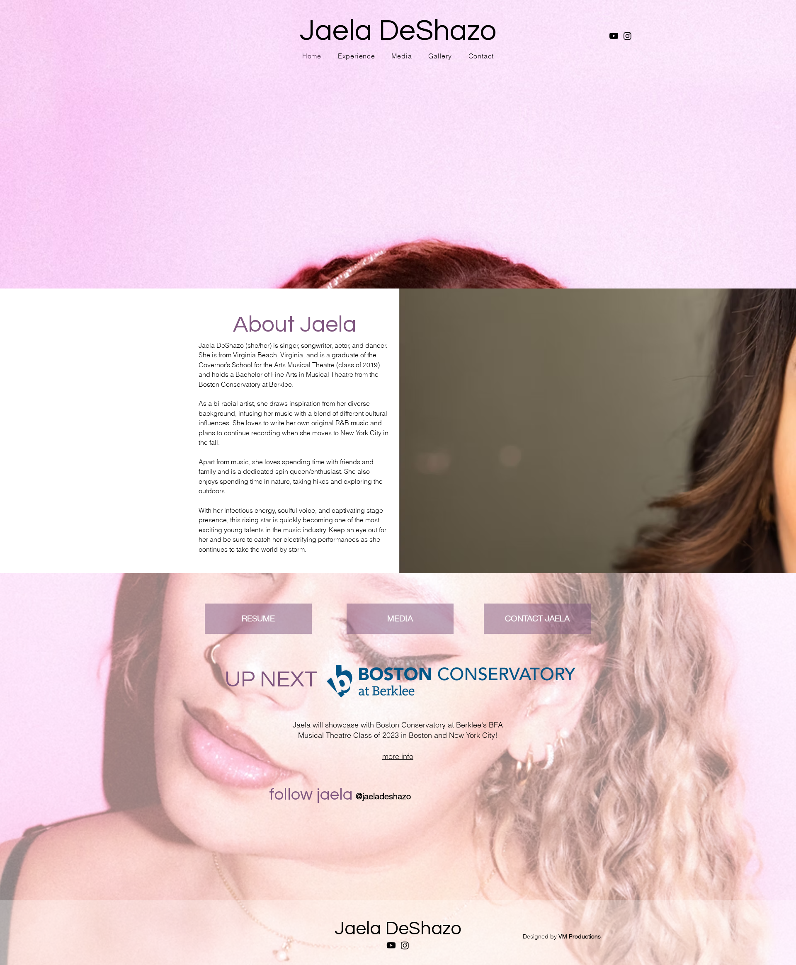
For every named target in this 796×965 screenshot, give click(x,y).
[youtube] (614, 36)
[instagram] (627, 36)
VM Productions (579, 936)
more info (397, 756)
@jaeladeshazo (383, 796)
